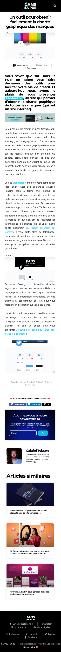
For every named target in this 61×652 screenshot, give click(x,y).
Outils (49, 382)
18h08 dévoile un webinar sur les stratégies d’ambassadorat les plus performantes (30, 552)
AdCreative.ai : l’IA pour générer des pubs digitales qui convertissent (29, 593)
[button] (10, 5)
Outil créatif (41, 382)
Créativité (31, 382)
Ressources (31, 68)
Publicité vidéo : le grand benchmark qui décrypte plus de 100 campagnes (28, 511)
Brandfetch (14, 98)
